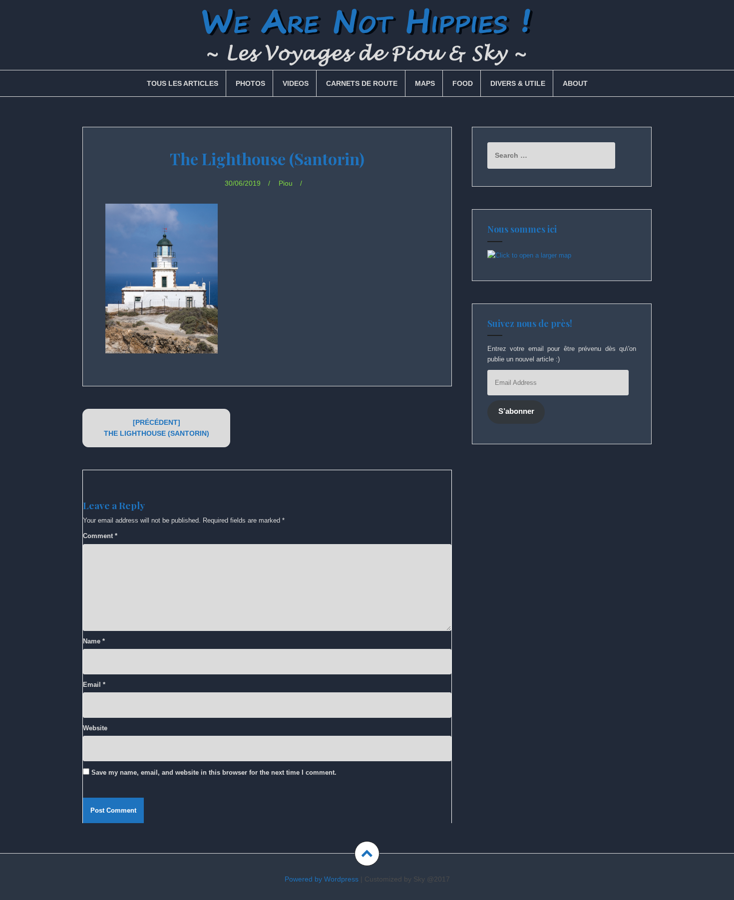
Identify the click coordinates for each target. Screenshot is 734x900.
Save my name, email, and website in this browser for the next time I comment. (214, 772)
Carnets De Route (361, 83)
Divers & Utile (517, 83)
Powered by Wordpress (322, 879)
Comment (100, 536)
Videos (296, 83)
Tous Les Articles (182, 83)
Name (94, 641)
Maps (425, 83)
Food (462, 83)
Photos (250, 83)
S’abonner (516, 411)
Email (94, 684)
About (575, 83)
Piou (286, 183)
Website (95, 728)
